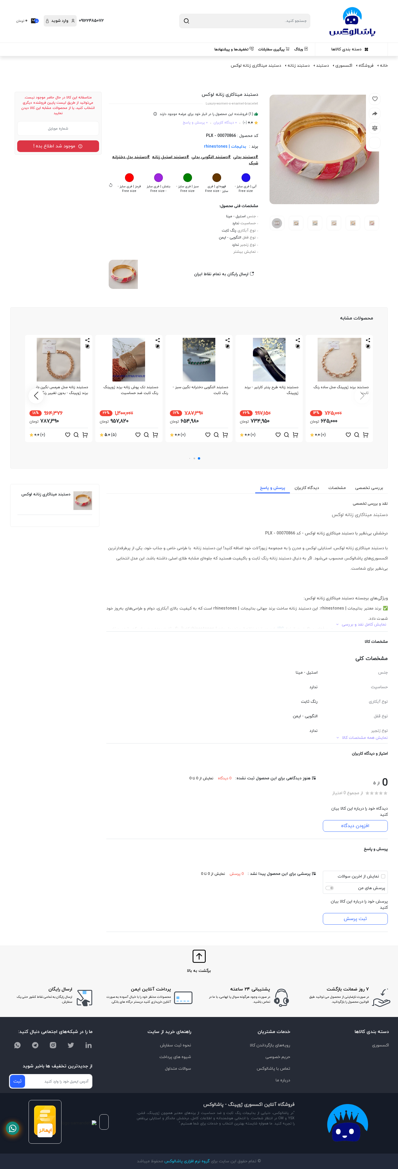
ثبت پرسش (355, 919)
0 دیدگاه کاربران (225, 122)
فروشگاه (366, 65)
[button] (199, 458)
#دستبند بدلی (245, 157)
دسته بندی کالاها (346, 49)
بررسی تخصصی (369, 488)
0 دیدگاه (224, 778)
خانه (384, 65)
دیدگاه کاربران (307, 488)
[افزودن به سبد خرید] (366, 435)
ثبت (17, 1081)
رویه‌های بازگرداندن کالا (270, 1045)
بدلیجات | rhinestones (225, 146)
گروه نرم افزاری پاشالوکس (186, 1161)
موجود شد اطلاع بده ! (55, 146)
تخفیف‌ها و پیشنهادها (232, 49)
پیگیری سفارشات (272, 49)
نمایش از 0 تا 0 (201, 778)
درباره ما (283, 1080)
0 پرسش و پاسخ (195, 122)
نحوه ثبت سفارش (175, 1045)
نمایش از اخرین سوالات (358, 876)
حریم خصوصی (277, 1057)
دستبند (322, 65)
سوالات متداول (178, 1068)
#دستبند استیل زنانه (170, 157)
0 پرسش (237, 874)
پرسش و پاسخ (272, 488)
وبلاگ (299, 49)
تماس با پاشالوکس (273, 1068)
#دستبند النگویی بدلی (211, 157)
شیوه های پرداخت (175, 1057)
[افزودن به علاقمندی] (348, 435)
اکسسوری (343, 65)
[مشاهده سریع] (357, 435)
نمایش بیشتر (244, 252)
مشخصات (337, 488)
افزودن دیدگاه (355, 826)
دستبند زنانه (299, 65)
